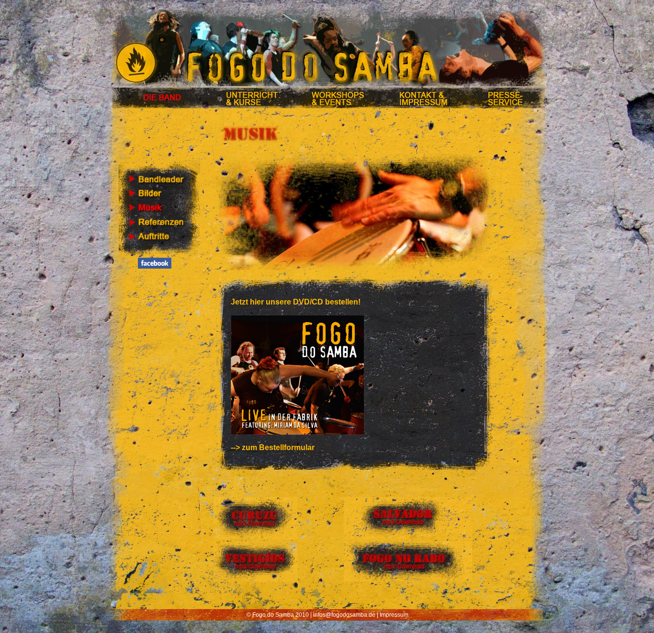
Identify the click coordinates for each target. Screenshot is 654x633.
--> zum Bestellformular (273, 447)
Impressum (394, 614)
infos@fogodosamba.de (344, 614)
